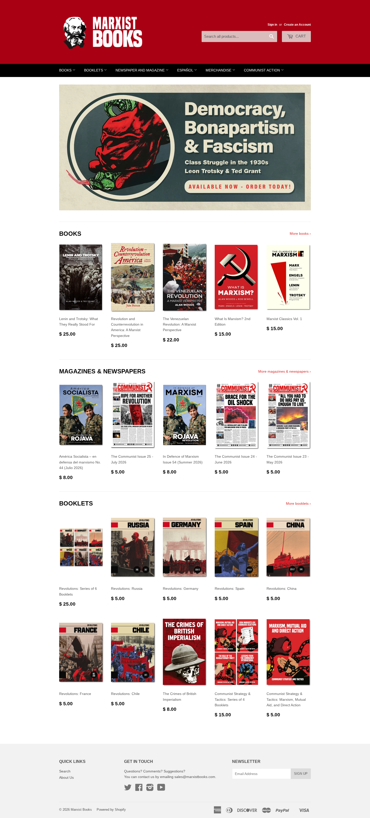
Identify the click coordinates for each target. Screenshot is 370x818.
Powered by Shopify (111, 809)
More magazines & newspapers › (284, 371)
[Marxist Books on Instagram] (150, 789)
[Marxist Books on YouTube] (161, 789)
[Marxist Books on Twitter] (128, 789)
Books (65, 70)
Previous (70, 147)
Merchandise (219, 70)
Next (300, 147)
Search (64, 771)
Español (185, 70)
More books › (300, 233)
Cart (300, 36)
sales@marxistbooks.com (194, 777)
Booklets (94, 70)
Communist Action (262, 70)
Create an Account (297, 24)
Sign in (272, 24)
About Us (66, 777)
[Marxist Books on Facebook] (139, 789)
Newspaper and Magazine (141, 70)
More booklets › (298, 503)
